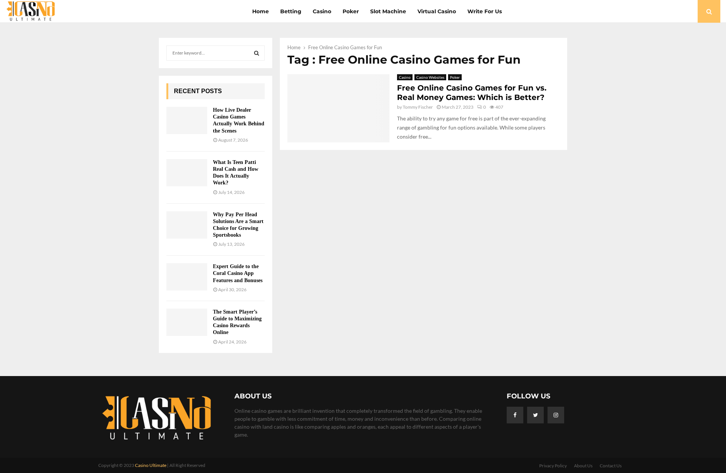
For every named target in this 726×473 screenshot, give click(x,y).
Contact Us (611, 465)
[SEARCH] (256, 53)
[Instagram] (556, 415)
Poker (351, 11)
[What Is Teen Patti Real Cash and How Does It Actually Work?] (186, 172)
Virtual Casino (436, 11)
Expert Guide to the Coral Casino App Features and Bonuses (237, 273)
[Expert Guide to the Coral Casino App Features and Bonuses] (186, 276)
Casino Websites (430, 77)
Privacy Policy (553, 465)
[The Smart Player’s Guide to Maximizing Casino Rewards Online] (186, 322)
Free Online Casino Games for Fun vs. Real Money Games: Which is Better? (471, 92)
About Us (583, 465)
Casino (322, 11)
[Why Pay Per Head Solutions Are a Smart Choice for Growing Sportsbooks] (186, 225)
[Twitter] (535, 415)
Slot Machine (388, 11)
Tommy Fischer (418, 107)
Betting (290, 11)
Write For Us (484, 11)
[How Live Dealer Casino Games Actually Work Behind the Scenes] (186, 120)
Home (260, 11)
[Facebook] (515, 415)
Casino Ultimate (150, 465)
